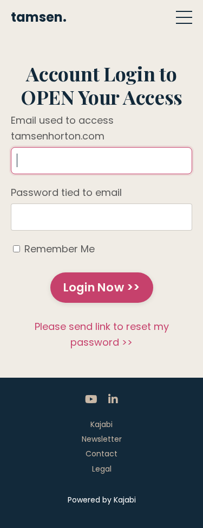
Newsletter (102, 439)
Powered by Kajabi (102, 499)
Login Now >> (101, 287)
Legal (102, 468)
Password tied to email (66, 192)
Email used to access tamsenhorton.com (62, 128)
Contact (101, 453)
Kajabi (101, 424)
